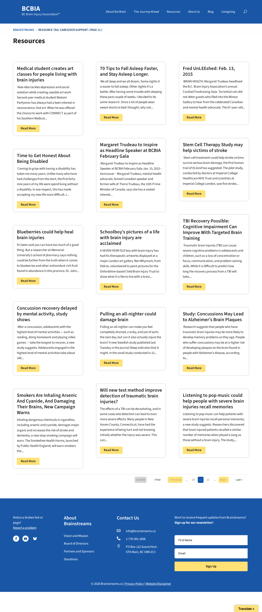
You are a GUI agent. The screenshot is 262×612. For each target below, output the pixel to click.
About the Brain (116, 12)
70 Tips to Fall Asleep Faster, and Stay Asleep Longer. (129, 71)
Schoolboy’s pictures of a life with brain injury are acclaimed (130, 237)
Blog (210, 12)
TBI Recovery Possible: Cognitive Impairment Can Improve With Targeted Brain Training (212, 229)
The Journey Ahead (146, 12)
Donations (71, 559)
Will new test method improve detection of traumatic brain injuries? (131, 396)
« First (157, 480)
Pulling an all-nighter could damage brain (128, 316)
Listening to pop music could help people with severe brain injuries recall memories (213, 401)
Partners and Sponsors (79, 551)
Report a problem (24, 528)
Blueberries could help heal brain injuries (45, 234)
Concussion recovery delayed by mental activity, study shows (47, 314)
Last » (239, 480)
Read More (28, 128)
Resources (173, 12)
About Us (194, 12)
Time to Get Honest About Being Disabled (43, 158)
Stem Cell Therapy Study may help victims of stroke (213, 147)
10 (193, 480)
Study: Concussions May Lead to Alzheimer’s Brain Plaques (213, 316)
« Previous (175, 480)
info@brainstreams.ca (141, 531)
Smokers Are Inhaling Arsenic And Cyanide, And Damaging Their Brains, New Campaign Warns (47, 404)
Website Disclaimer (158, 584)
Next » (223, 480)
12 (208, 480)
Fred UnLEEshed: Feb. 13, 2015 (209, 71)
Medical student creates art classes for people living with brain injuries (47, 74)
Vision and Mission (76, 536)
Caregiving (228, 12)
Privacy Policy (134, 584)
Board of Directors (76, 543)
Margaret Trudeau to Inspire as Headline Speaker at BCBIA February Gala (130, 150)
